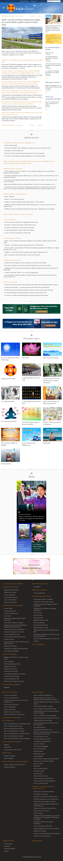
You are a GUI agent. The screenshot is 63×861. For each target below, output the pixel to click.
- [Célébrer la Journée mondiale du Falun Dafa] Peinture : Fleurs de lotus (24, 202)
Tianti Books (34, 1)
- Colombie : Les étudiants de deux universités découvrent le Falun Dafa (23, 245)
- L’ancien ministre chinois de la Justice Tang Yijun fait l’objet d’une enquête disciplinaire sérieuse (31, 284)
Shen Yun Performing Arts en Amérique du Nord (17, 723)
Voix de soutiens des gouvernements (43, 778)
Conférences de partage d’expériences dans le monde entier (46, 605)
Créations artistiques (9, 767)
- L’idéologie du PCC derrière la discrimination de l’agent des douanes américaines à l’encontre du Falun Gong (31, 269)
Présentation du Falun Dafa (11, 590)
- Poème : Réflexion (9, 196)
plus (46, 78)
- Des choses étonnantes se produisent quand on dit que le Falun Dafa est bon (25, 292)
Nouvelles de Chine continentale (13, 169)
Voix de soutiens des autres (41, 776)
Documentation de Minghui (11, 684)
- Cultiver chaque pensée (10, 145)
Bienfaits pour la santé (10, 592)
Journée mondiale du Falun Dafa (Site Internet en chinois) (47, 702)
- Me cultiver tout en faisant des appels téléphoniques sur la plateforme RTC (25, 156)
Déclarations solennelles (10, 646)
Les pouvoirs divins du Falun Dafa (43, 826)
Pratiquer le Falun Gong (10, 669)
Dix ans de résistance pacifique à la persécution (46, 638)
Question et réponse (39, 744)
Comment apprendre (9, 595)
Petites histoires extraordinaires (42, 836)
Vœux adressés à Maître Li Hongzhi (43, 706)
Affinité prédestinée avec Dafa (12, 664)
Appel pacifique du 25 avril (41, 627)
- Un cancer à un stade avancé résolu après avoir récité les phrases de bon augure (26, 295)
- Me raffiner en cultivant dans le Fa (14, 150)
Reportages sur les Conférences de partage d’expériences (45, 609)
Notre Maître (37, 587)
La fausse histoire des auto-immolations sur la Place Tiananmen (16, 642)
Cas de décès (7, 616)
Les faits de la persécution (11, 613)
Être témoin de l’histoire (40, 584)
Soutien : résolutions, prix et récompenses (45, 715)
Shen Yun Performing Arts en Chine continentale (17, 738)
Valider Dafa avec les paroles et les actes (44, 801)
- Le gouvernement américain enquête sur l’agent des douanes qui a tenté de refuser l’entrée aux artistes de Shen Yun (30, 276)
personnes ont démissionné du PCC (46, 718)
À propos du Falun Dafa (10, 587)
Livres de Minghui (38, 644)
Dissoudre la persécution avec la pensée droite (46, 799)
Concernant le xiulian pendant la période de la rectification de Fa (46, 804)
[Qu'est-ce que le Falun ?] (11, 8)
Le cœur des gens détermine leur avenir (14, 637)
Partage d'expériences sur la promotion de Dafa (46, 828)
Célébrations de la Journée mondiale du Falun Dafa (46, 631)
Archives (40, 16)
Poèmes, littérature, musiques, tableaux (15, 194)
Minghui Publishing (24, 1)
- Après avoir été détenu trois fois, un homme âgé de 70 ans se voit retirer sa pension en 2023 (29, 184)
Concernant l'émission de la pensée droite (45, 808)
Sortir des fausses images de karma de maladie (46, 758)
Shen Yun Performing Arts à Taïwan (13, 736)
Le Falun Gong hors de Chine (12, 238)
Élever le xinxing (38, 813)
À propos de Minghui (9, 848)
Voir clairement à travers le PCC (12, 749)
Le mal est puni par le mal (11, 697)
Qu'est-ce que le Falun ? (10, 599)
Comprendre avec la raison (41, 794)
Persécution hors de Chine (41, 625)
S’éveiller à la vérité (39, 771)
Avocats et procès (38, 763)
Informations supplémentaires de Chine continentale (14, 619)
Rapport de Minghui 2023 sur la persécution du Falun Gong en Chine (53, 87)
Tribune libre (7, 747)
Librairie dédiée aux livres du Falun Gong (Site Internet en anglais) (46, 712)
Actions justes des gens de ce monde (14, 632)
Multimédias (7, 753)
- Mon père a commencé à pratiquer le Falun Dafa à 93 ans (20, 225)
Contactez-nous (8, 844)
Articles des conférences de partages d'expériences (43, 822)
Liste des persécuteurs (10, 611)
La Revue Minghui (38, 756)
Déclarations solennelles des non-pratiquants (16, 648)
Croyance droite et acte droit (41, 811)
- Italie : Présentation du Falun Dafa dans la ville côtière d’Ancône (22, 255)
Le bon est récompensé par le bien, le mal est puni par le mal (16, 701)
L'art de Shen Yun (8, 721)
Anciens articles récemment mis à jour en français (18, 214)
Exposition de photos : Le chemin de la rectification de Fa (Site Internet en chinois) (45, 698)
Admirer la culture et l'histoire (12, 712)
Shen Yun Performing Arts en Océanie (14, 731)
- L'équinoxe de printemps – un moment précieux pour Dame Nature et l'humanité (26, 287)
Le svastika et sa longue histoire (42, 741)
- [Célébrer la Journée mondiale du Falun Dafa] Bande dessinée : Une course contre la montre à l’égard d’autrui (30, 205)
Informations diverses (10, 709)
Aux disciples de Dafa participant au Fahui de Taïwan (51, 58)
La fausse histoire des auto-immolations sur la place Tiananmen (46, 723)
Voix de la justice (38, 615)
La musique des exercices (11, 597)
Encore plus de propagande (41, 746)
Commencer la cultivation (11, 671)
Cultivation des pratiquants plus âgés (14, 681)
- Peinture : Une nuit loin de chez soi (14, 199)
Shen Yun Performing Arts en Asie (13, 726)
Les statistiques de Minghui (11, 651)
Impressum (7, 846)
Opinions (6, 744)
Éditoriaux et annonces (52, 82)
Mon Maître (37, 766)
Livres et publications (39, 593)
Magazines (7, 687)
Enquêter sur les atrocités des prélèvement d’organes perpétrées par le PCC (15, 626)
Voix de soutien (38, 612)
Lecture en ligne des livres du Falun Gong (45, 709)
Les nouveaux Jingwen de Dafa (12, 584)
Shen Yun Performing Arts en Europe (14, 728)
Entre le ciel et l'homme (10, 282)
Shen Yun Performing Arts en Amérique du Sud (16, 733)
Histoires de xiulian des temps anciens (14, 714)
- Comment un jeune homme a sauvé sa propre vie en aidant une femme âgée (25, 263)
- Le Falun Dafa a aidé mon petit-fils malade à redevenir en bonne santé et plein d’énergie (28, 290)
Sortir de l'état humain (40, 749)
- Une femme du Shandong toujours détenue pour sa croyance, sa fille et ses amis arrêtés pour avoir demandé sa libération (31, 176)
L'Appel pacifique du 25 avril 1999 (43, 720)
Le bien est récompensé (10, 695)
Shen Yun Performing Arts (41, 768)
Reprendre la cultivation (40, 831)
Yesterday (32, 16)
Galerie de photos (38, 751)
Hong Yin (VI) (49, 52)
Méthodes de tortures (39, 753)
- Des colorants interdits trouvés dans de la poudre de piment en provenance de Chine (27, 265)
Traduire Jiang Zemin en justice (42, 739)
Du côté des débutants (10, 219)
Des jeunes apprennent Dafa (11, 678)
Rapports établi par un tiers (41, 620)
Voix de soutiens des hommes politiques (44, 781)
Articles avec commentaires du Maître (44, 761)
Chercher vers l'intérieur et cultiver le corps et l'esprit (16, 658)
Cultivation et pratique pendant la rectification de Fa (19, 143)
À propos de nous (8, 841)
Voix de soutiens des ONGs (41, 783)
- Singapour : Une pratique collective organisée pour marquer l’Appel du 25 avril (25, 252)
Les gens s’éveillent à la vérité (12, 634)
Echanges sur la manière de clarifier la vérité (45, 796)
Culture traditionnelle (10, 707)
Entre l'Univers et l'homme (11, 704)
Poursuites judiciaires (39, 622)
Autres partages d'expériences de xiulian (14, 674)
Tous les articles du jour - (12, 16)
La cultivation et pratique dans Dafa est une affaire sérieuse (52, 72)
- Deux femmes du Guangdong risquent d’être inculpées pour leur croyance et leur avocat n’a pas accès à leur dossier (30, 180)
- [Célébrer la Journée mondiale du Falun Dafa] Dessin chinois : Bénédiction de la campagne (29, 209)
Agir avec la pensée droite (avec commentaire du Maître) (52, 103)
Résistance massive (9, 639)
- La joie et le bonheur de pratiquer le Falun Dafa (17, 233)
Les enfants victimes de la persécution (14, 629)
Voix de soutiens (38, 773)
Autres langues (42, 1)
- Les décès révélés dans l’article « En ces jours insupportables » (21, 272)
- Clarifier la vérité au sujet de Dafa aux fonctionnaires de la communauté (24, 153)
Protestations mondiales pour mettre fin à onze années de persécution (46, 635)
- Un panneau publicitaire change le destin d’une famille (19, 230)
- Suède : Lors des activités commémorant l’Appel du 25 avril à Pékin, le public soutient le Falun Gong (30, 241)
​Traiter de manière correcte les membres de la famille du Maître (53, 65)
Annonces (36, 641)
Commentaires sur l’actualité (12, 260)
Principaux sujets (38, 692)
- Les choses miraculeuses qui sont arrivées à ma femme (19, 227)
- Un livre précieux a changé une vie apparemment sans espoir (21, 222)
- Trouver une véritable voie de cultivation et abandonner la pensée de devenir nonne (27, 148)
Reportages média (38, 617)
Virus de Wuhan (8, 608)
